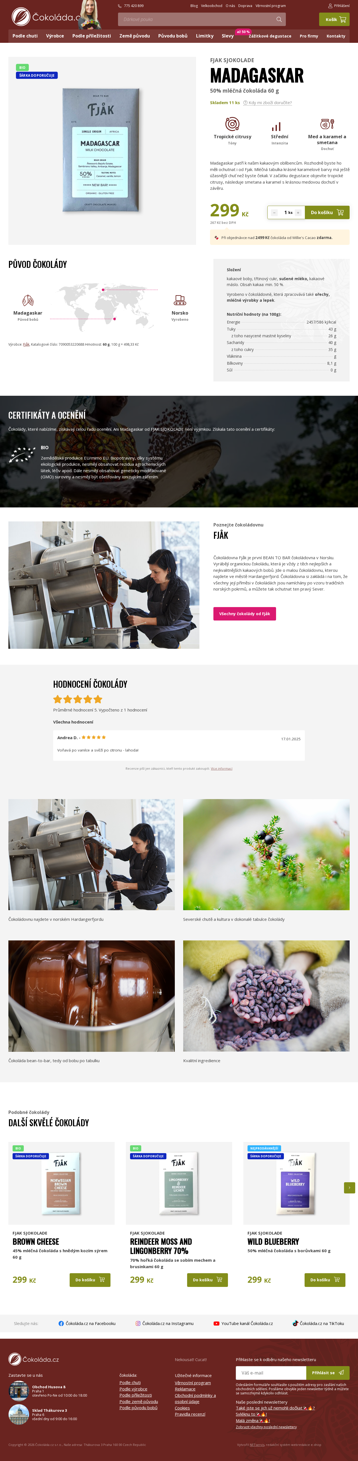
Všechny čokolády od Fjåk (244, 613)
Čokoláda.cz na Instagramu (167, 1323)
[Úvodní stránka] (48, 16)
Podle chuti (130, 1382)
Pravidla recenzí (190, 1414)
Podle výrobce (133, 1389)
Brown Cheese (36, 1241)
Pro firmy (309, 36)
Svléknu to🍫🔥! (251, 1414)
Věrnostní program (193, 1382)
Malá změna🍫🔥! (253, 1420)
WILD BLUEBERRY (273, 1241)
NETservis (257, 1445)
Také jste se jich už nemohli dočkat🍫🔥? (275, 1408)
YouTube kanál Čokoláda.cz (246, 1323)
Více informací (221, 769)
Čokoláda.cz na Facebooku (90, 1323)
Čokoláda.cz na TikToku (321, 1323)
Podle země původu (138, 1401)
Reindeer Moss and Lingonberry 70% (161, 1246)
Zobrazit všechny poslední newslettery (266, 1427)
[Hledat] (279, 19)
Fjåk (26, 344)
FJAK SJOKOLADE (232, 60)
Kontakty (336, 36)
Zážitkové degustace (270, 36)
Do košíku (322, 212)
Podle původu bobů (138, 1407)
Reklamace (185, 1389)
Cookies (182, 1408)
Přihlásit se (324, 1372)
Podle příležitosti (135, 1395)
